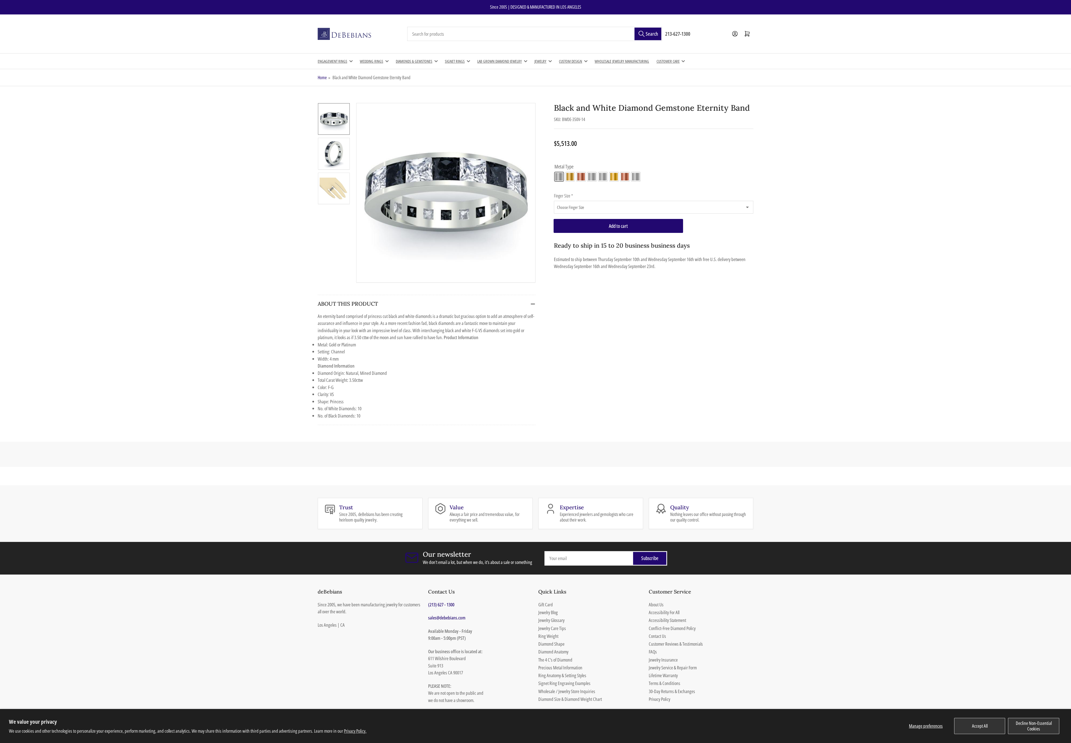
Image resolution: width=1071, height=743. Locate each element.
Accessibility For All (664, 612)
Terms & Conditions (664, 683)
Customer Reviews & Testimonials (676, 644)
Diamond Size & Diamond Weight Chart (570, 699)
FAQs (653, 651)
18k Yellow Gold (614, 176)
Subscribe (649, 558)
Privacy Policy (659, 699)
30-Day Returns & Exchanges (672, 691)
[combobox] (534, 34)
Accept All (980, 726)
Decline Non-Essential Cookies (1034, 726)
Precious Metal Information (560, 667)
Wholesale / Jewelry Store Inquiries (566, 691)
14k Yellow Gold (570, 176)
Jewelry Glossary (551, 620)
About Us (656, 604)
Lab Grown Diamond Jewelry (499, 61)
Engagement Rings (332, 61)
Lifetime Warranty (663, 675)
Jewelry (540, 61)
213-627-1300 (677, 33)
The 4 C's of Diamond (555, 660)
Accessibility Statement (667, 620)
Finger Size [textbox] (563, 196)
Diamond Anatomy (553, 651)
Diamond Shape (551, 644)
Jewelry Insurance (663, 660)
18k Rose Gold (625, 176)
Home (322, 77)
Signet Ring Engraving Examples (564, 683)
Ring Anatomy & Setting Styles (562, 675)
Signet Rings (455, 61)
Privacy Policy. (355, 731)
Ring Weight (548, 636)
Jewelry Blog (548, 612)
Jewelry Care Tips (552, 628)
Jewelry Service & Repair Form (673, 667)
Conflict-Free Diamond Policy (672, 628)
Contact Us (657, 636)
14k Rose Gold (581, 176)
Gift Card (545, 604)
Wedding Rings (371, 61)
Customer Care (668, 61)
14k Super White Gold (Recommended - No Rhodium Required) (592, 176)
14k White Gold (559, 176)
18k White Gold (603, 176)
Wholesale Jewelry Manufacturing (622, 61)
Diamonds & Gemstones (414, 61)
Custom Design (570, 61)
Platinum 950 (635, 176)
